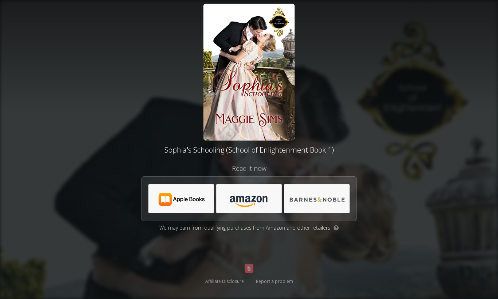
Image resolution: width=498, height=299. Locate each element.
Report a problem (274, 281)
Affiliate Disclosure (224, 281)
